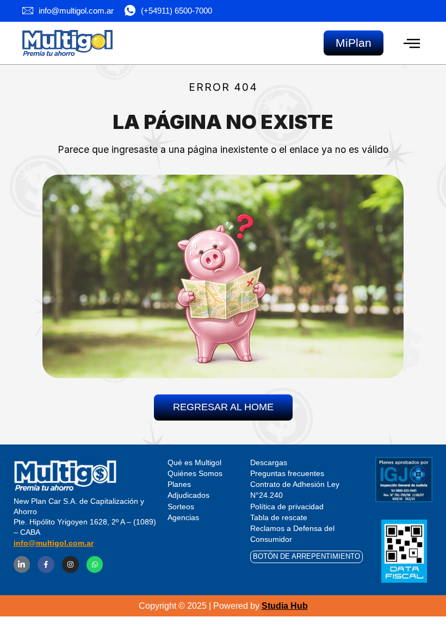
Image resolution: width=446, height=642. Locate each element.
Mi (353, 42)
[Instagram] (70, 564)
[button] (411, 43)
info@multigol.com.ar (54, 543)
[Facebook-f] (46, 564)
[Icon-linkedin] (22, 564)
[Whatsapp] (94, 564)
